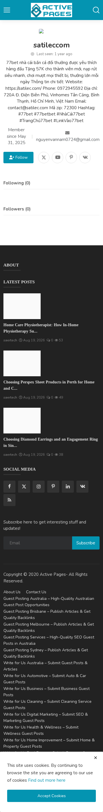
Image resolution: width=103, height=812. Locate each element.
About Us (12, 592)
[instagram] (39, 487)
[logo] (51, 10)
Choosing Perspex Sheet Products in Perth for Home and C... (48, 385)
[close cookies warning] (95, 758)
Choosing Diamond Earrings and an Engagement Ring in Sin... (50, 442)
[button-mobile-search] (96, 10)
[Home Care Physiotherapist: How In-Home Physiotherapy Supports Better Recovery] (22, 306)
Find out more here (47, 780)
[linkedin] (68, 487)
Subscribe (85, 543)
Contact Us (36, 592)
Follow (20, 157)
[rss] (9, 500)
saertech (10, 340)
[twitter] (24, 487)
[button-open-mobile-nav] (7, 10)
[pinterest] (53, 487)
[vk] (82, 487)
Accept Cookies (51, 796)
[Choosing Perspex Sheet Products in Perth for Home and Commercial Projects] (22, 363)
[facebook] (9, 487)
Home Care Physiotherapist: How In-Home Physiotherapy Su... (40, 328)
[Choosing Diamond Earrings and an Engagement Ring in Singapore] (22, 420)
